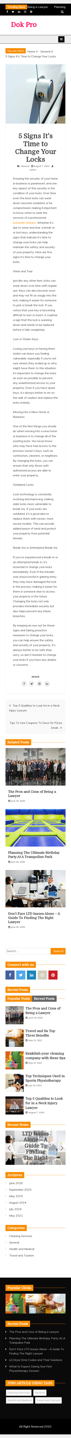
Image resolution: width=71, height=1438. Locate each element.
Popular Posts (18, 998)
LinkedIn (19, 11)
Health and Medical (21, 1249)
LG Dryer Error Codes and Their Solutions (35, 1360)
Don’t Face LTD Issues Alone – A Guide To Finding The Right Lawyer (34, 918)
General (25, 166)
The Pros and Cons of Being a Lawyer (34, 1332)
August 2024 (17, 1202)
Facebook (7, 11)
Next (62, 1147)
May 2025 (16, 1196)
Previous (9, 1147)
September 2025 (20, 1189)
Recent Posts (44, 998)
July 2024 (15, 1209)
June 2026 (16, 1183)
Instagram (25, 11)
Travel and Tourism (21, 1255)
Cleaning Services (20, 1236)
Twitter (13, 11)
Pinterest (31, 11)
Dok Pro (24, 25)
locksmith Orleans (24, 222)
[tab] (18, 999)
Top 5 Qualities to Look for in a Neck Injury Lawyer (44, 1103)
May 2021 (16, 1215)
